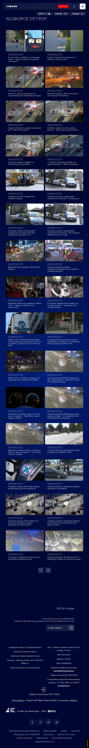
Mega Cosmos (42, 738)
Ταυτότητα (75, 731)
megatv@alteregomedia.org (64, 671)
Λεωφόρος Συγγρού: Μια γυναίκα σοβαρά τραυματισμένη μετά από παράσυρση (23, 487)
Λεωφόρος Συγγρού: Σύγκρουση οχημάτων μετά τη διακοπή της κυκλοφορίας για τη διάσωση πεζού (63, 523)
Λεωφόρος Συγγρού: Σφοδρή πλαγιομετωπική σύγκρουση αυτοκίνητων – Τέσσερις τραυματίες (63, 269)
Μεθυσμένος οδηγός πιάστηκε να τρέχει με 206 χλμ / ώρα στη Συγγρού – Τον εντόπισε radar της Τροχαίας (24, 452)
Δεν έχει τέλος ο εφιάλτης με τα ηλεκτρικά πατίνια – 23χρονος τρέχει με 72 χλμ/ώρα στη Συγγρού (23, 59)
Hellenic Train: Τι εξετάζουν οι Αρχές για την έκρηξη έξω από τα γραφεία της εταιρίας (24, 379)
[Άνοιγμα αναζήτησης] (74, 6)
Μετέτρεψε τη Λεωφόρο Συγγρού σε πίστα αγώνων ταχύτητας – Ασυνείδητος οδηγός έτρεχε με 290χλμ (24, 416)
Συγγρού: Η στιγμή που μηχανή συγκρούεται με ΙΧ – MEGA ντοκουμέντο (24, 129)
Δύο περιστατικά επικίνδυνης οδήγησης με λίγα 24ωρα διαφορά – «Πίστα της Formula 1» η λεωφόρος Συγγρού (63, 380)
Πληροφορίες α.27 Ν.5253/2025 (27, 734)
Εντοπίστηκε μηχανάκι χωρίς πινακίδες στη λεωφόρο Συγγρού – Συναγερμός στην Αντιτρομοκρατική (63, 305)
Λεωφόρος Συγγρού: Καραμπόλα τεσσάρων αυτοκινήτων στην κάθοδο (63, 487)
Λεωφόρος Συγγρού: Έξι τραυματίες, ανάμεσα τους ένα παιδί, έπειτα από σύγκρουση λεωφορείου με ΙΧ (21, 233)
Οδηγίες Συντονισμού (66, 734)
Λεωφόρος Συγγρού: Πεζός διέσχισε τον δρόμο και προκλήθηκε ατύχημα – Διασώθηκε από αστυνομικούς (23, 523)
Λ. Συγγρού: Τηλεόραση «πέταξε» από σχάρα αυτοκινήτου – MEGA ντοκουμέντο (62, 163)
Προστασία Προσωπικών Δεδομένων (24, 731)
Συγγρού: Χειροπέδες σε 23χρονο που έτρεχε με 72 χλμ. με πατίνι (61, 58)
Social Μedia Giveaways (62, 738)
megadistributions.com (44, 741)
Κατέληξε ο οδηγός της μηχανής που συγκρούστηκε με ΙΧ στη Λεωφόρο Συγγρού (24, 95)
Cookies (64, 731)
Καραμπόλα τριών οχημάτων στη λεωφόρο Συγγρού (24, 268)
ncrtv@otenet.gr (64, 686)
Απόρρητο (87, 743)
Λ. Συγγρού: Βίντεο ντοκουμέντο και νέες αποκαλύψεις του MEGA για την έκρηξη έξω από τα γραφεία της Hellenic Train (63, 342)
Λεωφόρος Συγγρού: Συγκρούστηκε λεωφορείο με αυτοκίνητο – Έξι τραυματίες (63, 197)
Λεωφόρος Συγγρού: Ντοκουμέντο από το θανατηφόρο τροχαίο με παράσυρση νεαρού (64, 558)
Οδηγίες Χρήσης (50, 731)
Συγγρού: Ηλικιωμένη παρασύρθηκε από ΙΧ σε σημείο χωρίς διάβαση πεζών (63, 451)
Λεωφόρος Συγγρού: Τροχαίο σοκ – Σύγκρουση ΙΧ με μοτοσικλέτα (21, 163)
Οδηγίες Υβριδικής (24, 738)
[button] (83, 6)
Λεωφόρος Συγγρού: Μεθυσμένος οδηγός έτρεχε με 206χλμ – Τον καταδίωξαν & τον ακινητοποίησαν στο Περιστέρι (63, 416)
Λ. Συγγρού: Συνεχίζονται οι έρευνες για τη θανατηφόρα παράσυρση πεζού (24, 558)
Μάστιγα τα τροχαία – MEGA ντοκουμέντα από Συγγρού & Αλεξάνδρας (62, 95)
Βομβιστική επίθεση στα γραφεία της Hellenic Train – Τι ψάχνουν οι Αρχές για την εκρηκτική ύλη (24, 305)
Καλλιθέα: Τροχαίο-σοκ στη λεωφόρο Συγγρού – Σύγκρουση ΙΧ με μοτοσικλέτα (62, 129)
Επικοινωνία (49, 734)
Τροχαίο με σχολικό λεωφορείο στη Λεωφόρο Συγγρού (21, 197)
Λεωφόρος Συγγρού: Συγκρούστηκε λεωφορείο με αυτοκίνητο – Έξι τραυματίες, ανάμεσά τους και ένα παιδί (63, 233)
